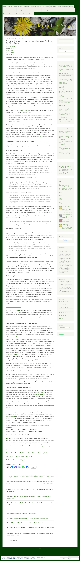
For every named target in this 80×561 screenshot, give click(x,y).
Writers (31, 13)
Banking (36, 476)
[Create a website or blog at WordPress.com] (40, 548)
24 (65, 312)
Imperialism (54, 10)
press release (34, 155)
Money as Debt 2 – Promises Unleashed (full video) (19, 456)
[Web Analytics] (61, 334)
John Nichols (49, 235)
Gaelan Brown (24, 110)
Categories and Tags (36, 6)
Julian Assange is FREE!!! (64, 73)
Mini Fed (42, 136)
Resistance (11, 13)
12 (69, 307)
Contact (71, 6)
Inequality (61, 10)
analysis (15, 261)
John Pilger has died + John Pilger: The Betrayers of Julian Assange (64, 104)
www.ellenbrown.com (31, 446)
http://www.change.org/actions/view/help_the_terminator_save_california (24, 431)
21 (59, 312)
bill (11, 232)
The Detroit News (40, 363)
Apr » (63, 318)
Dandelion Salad (10, 50)
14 (59, 310)
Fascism (33, 10)
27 (71, 312)
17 (65, 310)
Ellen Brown (9, 438)
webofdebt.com (10, 52)
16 (63, 310)
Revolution (18, 13)
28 (59, 315)
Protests (5, 13)
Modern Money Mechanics (38, 394)
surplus (16, 336)
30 (63, 315)
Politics (11, 476)
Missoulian (10, 343)
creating (11, 416)
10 (65, 307)
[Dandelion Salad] (40, 26)
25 (67, 312)
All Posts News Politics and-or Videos (23, 475)
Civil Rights (53, 6)
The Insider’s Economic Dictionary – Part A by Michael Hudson (67, 216)
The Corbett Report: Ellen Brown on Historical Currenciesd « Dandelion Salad (30, 518)
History (39, 10)
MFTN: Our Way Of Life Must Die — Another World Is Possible (66, 120)
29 (61, 315)
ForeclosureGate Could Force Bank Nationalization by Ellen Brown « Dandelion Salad (32, 509)
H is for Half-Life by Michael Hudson (66, 220)
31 (65, 315)
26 (69, 312)
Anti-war (10, 6)
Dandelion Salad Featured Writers (43, 475)
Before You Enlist (18, 6)
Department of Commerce (12, 354)
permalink (9, 477)
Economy (19, 10)
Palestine (72, 10)
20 (71, 310)
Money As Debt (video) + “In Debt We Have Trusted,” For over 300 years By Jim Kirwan (28, 453)
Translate (70, 241)
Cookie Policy (32, 558)
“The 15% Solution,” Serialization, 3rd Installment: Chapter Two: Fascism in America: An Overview (67, 209)
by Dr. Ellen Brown (10, 46)
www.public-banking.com (46, 446)
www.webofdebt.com (20, 446)
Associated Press (19, 310)
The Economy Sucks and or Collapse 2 (15, 460)
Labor (66, 10)
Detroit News (31, 72)
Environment (27, 10)
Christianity (46, 6)
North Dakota (46, 476)
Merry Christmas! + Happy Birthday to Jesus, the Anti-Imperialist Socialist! (64, 109)
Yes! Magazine (17, 435)
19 (69, 310)
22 (61, 312)
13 (71, 307)
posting (13, 97)
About (4, 6)
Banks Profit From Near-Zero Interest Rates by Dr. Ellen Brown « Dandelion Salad (31, 522)
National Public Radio (27, 339)
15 (61, 310)
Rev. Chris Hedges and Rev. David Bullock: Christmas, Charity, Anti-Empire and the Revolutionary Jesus (65, 115)
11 (67, 307)
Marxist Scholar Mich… (66, 131)
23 (63, 312)
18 (67, 310)
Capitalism (26, 6)
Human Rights (45, 10)
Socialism (25, 13)
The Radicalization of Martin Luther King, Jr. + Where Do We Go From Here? (65, 91)
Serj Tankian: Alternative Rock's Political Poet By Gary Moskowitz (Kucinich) (67, 226)
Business (33, 475)
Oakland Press (15, 217)
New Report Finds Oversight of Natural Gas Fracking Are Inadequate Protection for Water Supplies (67, 186)
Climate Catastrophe (63, 6)
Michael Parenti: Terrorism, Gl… (64, 133)
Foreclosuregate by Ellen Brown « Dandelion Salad (24, 513)
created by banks (42, 392)
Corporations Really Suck (9, 10)
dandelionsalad (19, 38)
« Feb (60, 318)
